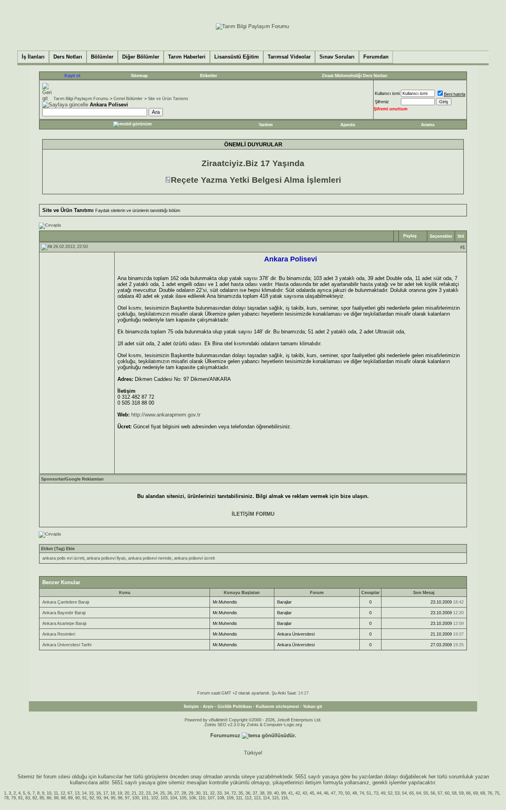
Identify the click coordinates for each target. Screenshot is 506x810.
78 (6, 797)
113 (257, 797)
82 (34, 797)
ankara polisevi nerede (150, 558)
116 (284, 797)
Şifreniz (382, 101)
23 (148, 793)
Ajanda (347, 124)
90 (77, 797)
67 (70, 793)
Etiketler (208, 75)
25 (162, 793)
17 (105, 793)
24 (155, 793)
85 (42, 797)
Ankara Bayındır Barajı (64, 612)
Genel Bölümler (128, 98)
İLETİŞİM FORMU (253, 514)
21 (134, 793)
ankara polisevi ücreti (194, 558)
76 (489, 793)
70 (340, 793)
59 (461, 793)
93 (98, 797)
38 (262, 793)
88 (63, 797)
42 (297, 793)
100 (135, 797)
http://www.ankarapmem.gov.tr (165, 415)
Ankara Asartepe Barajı (64, 623)
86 (49, 797)
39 (269, 793)
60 (447, 793)
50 (347, 793)
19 (119, 793)
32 (212, 793)
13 (77, 793)
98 (56, 797)
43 (304, 793)
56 (432, 793)
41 (290, 793)
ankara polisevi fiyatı (106, 558)
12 (62, 793)
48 (354, 793)
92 (91, 797)
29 (191, 793)
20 (127, 793)
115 (275, 797)
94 (106, 797)
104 (173, 797)
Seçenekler (441, 236)
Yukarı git (312, 706)
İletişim (191, 706)
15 (91, 793)
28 (183, 793)
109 (230, 797)
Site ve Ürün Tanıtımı (168, 98)
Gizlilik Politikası (234, 706)
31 (205, 793)
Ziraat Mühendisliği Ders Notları (354, 75)
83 (27, 797)
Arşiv (208, 706)
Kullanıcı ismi (387, 93)
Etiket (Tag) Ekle (58, 548)
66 (468, 793)
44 (319, 793)
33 (219, 793)
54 (404, 793)
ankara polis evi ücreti (63, 558)
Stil (460, 236)
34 (226, 793)
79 (13, 797)
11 (56, 793)
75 (497, 793)
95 (113, 797)
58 (454, 793)
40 (276, 793)
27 (176, 793)
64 (418, 793)
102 (154, 797)
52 (390, 793)
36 (247, 793)
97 (127, 797)
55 (425, 793)
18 (112, 793)
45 (312, 793)
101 (145, 797)
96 (120, 797)
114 (266, 797)
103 (164, 797)
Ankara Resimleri (58, 634)
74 (361, 793)
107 (211, 797)
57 (440, 793)
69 (475, 793)
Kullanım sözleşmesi (277, 706)
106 (192, 797)
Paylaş (410, 235)
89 (70, 797)
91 (84, 797)
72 (233, 793)
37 (255, 793)
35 (240, 793)
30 (198, 793)
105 (183, 797)
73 (376, 793)
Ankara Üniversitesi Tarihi (66, 644)
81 (20, 797)
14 (84, 793)
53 (397, 793)
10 (49, 793)
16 (98, 793)
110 (201, 797)
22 (141, 793)
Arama (427, 124)
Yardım (266, 124)
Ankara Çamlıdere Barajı (65, 602)
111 (239, 797)
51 (368, 793)
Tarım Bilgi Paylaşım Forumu (80, 98)
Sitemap (139, 75)
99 (283, 793)
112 (248, 797)
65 (411, 793)
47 (333, 793)
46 (326, 793)
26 (169, 793)
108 (220, 797)
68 (482, 793)
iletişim (313, 782)
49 (383, 793)
